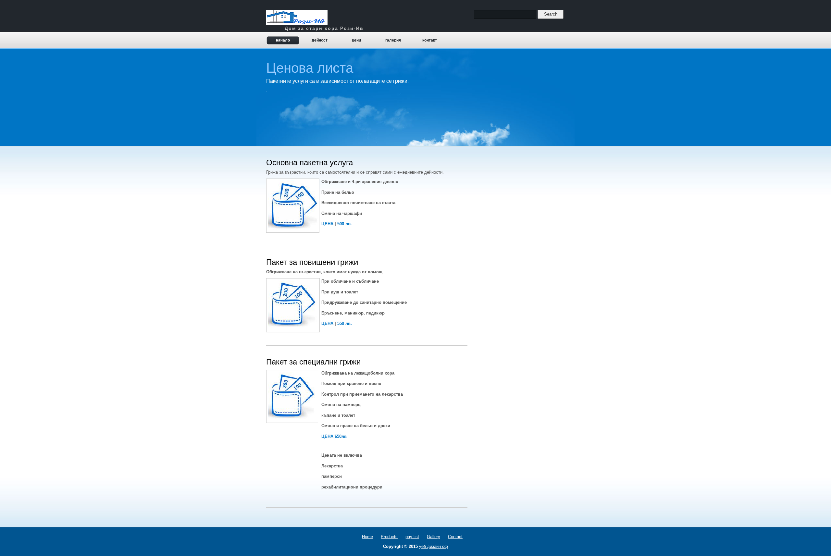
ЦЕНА (327, 223)
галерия (393, 40)
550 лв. (344, 323)
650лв (341, 436)
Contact (455, 536)
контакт (429, 40)
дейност (320, 40)
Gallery (433, 536)
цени (356, 40)
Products (389, 536)
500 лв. (344, 223)
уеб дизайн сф (433, 546)
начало (283, 40)
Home (367, 536)
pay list (412, 536)
